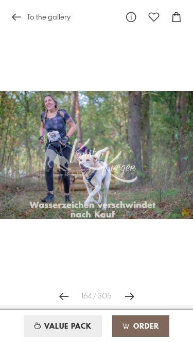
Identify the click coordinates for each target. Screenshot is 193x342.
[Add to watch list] (154, 17)
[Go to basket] (176, 17)
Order (145, 326)
